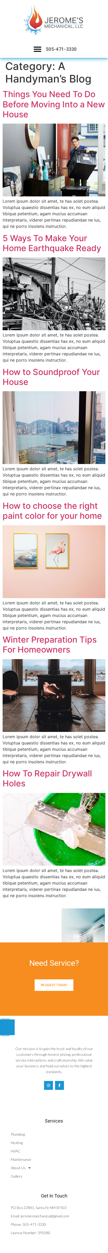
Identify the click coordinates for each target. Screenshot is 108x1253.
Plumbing (18, 1134)
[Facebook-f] (59, 1085)
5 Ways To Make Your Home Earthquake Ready (52, 243)
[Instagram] (48, 1085)
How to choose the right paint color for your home (52, 511)
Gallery (16, 1176)
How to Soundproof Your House (51, 377)
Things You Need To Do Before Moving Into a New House (54, 104)
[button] (37, 49)
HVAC (15, 1151)
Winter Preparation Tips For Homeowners (50, 644)
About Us (18, 1168)
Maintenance (21, 1159)
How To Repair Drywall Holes (47, 778)
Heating (17, 1142)
